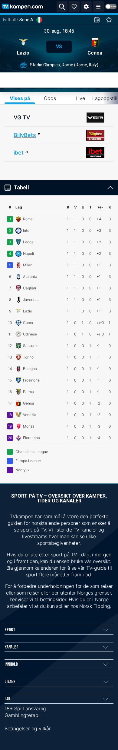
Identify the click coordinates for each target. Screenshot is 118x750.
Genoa (94, 53)
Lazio (23, 53)
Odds (50, 98)
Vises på (20, 98)
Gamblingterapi (22, 715)
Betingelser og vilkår (28, 728)
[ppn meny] (98, 6)
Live (80, 98)
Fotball (9, 19)
